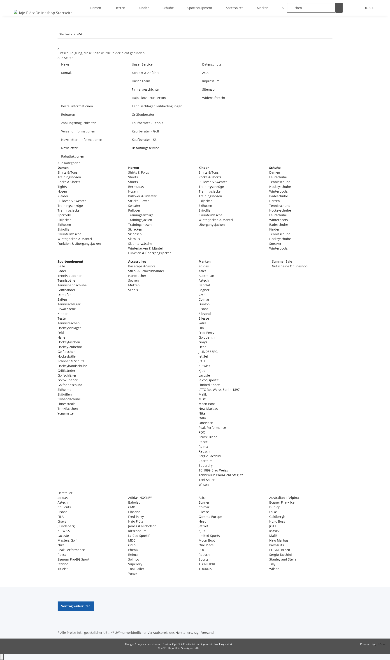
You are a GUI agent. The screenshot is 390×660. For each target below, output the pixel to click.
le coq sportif (208, 380)
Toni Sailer (207, 480)
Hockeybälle (67, 356)
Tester (62, 318)
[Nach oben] (2, 657)
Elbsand (205, 313)
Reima (203, 446)
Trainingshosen (69, 177)
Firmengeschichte (145, 89)
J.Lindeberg (66, 526)
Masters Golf (67, 540)
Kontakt (67, 73)
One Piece (206, 545)
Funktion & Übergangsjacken (79, 243)
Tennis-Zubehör (70, 275)
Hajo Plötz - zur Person (149, 98)
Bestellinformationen (77, 106)
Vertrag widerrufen (76, 606)
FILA (61, 516)
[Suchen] (339, 8)
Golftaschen (67, 351)
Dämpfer (64, 294)
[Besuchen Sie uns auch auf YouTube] (61, 618)
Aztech (204, 280)
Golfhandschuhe (70, 385)
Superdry (206, 465)
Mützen (134, 285)
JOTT (202, 361)
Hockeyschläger (69, 328)
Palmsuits (276, 545)
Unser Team (141, 81)
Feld (61, 332)
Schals (133, 290)
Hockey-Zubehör (70, 347)
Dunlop (204, 304)
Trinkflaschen (68, 408)
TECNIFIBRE (207, 564)
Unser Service (142, 64)
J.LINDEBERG (208, 351)
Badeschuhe (278, 196)
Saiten (62, 299)
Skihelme (64, 389)
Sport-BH (64, 215)
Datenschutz (211, 64)
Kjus (202, 370)
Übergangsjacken (212, 224)
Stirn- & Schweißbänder (146, 271)
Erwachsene (67, 309)
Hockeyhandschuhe (72, 366)
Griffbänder (66, 290)
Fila (201, 328)
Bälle (61, 266)
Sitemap (208, 89)
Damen (274, 172)
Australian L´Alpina (284, 497)
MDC (202, 399)
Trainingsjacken (69, 210)
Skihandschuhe (69, 399)
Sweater (134, 205)
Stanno (63, 564)
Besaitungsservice (145, 148)
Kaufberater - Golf (145, 131)
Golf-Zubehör (68, 380)
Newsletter (69, 148)
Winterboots (278, 191)
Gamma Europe (210, 516)
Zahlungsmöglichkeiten (78, 123)
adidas (204, 266)
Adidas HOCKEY (140, 497)
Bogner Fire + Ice (282, 502)
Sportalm (205, 461)
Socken (133, 280)
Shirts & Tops (68, 172)
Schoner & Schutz (71, 361)
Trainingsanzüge (70, 205)
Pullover (134, 210)
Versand (207, 632)
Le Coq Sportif (138, 535)
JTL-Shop (381, 644)
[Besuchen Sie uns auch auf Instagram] (61, 624)
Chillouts (64, 507)
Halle (61, 337)
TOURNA (205, 569)
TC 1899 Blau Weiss (213, 470)
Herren (274, 201)
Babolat (204, 285)
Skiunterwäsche (69, 234)
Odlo (202, 418)
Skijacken (65, 220)
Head (203, 347)
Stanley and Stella (282, 559)
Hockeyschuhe (280, 186)
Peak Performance (212, 427)
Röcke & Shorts (69, 182)
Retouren (68, 114)
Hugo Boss (277, 521)
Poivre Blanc (208, 437)
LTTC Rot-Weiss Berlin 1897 (219, 389)
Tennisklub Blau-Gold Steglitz (221, 475)
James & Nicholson (142, 526)
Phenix (133, 550)
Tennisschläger (69, 304)
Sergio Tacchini (210, 456)
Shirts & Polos (138, 172)
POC (202, 432)
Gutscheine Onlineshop (289, 266)
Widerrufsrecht (213, 98)
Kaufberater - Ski (144, 139)
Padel (62, 271)
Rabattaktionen (72, 156)
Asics (202, 271)
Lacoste (204, 375)
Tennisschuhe (279, 182)
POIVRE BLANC (280, 550)
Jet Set (203, 356)
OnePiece (206, 423)
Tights (62, 186)
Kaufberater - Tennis (147, 123)
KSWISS (275, 531)
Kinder (274, 229)
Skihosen (64, 224)
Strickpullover (138, 201)
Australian (206, 275)
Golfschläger (67, 375)
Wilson (204, 484)
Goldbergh (207, 337)
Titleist (63, 569)
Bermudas (136, 186)
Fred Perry (206, 332)
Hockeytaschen (69, 342)
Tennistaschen (69, 323)
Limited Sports (210, 385)
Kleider (63, 196)
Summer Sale (281, 261)
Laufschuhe (278, 177)
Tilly (272, 564)
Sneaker (275, 243)
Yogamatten (67, 413)
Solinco (133, 559)
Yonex (132, 573)
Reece (203, 442)
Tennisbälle (66, 280)
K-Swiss (204, 366)
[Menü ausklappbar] (18, 4)
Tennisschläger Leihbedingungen (157, 106)
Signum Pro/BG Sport (73, 559)
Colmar (204, 299)
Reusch (204, 451)
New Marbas (208, 408)
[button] (349, 8)
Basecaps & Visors (142, 266)
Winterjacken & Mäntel (75, 239)
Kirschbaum (137, 531)
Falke (202, 323)
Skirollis (63, 229)
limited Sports (209, 535)
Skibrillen (65, 394)
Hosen (62, 191)
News (65, 64)
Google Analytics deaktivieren (143, 644)
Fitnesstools (66, 404)
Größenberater (143, 114)
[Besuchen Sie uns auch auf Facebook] (61, 613)
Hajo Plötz (135, 521)
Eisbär (203, 309)
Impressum (210, 81)
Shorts (133, 177)
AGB (205, 73)
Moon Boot (207, 404)
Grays (203, 342)
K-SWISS (64, 531)
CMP (202, 294)
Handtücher (137, 275)
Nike (202, 413)
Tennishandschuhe (72, 285)
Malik (203, 394)
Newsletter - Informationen (81, 139)
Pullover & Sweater (72, 201)
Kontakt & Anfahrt (145, 73)
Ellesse (204, 318)
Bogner (204, 290)
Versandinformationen (78, 131)
